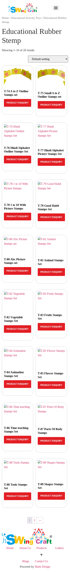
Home (5, 17)
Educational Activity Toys (26, 17)
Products (41, 548)
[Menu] (55, 8)
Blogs (25, 561)
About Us (25, 548)
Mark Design (42, 566)
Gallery (59, 548)
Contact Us (41, 561)
